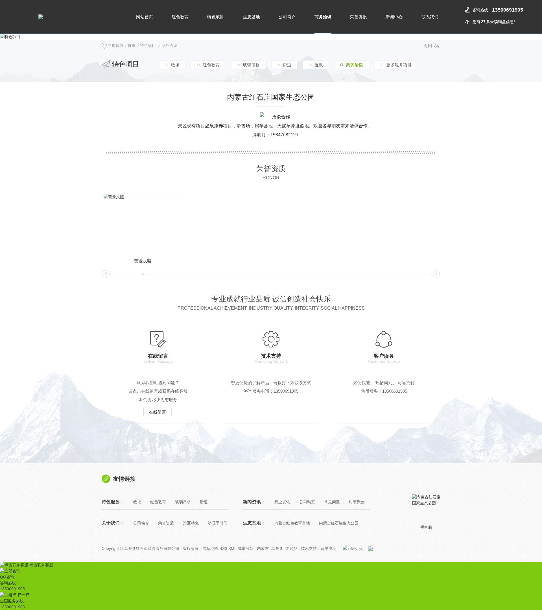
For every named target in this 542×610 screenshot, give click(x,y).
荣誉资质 (358, 16)
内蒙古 (263, 548)
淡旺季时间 (218, 523)
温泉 (318, 64)
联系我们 (429, 16)
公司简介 (287, 16)
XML (232, 548)
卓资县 (277, 548)
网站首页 (144, 16)
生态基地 (251, 16)
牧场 (175, 64)
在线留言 (157, 412)
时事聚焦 (357, 502)
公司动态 (307, 502)
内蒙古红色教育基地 (292, 523)
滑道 (287, 64)
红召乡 (291, 548)
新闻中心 (394, 16)
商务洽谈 (322, 16)
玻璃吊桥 (251, 64)
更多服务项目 (399, 64)
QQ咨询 (7, 577)
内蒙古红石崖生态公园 (339, 523)
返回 (428, 45)
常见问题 (332, 502)
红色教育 (180, 16)
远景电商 (328, 548)
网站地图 (210, 548)
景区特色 (191, 523)
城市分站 (245, 548)
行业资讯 (282, 502)
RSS (223, 548)
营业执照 (142, 261)
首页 (132, 45)
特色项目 (215, 16)
